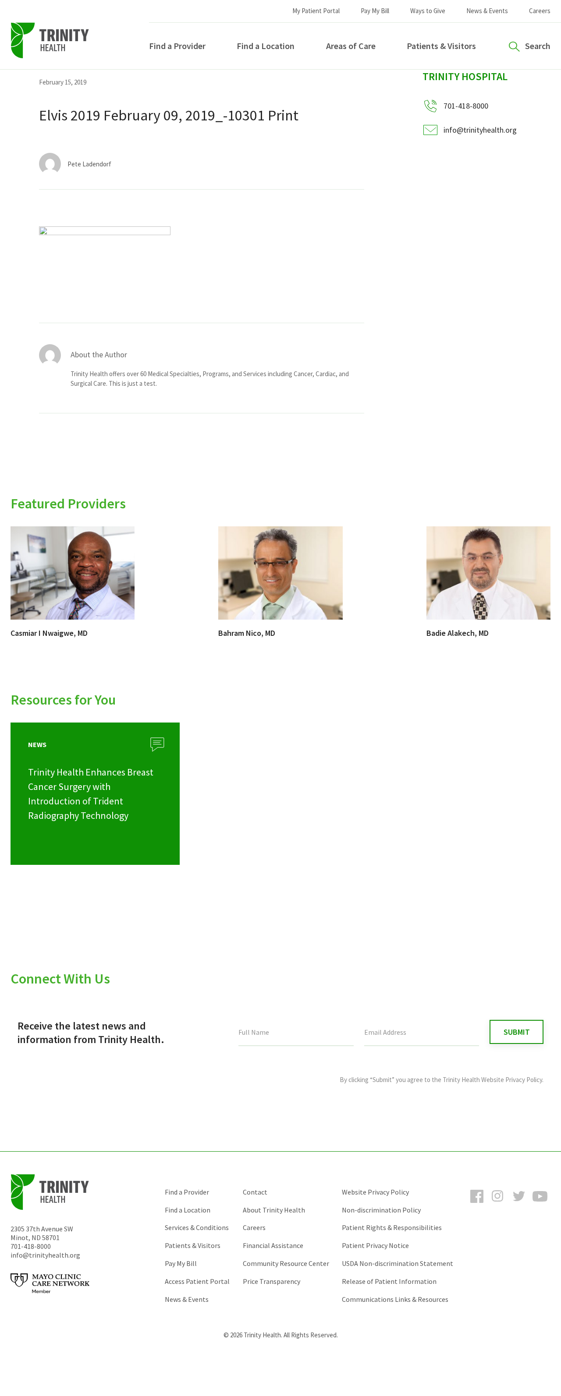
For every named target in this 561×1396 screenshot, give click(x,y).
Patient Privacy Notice (375, 1245)
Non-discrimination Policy (381, 1210)
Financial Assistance (273, 1245)
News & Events (487, 11)
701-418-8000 (31, 1246)
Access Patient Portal (197, 1281)
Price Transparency (271, 1281)
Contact (255, 1192)
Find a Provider (177, 45)
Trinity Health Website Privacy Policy (492, 1079)
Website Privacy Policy (375, 1192)
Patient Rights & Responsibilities (392, 1227)
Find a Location (266, 45)
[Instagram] (497, 1204)
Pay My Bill (375, 11)
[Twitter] (518, 1204)
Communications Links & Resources (395, 1299)
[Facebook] (476, 1204)
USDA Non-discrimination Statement (397, 1263)
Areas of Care (351, 45)
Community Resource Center (286, 1263)
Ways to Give (427, 11)
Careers (539, 11)
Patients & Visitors (441, 45)
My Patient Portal (316, 11)
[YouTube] (539, 1204)
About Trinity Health (274, 1210)
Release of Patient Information (389, 1281)
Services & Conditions (197, 1227)
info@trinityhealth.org (480, 130)
